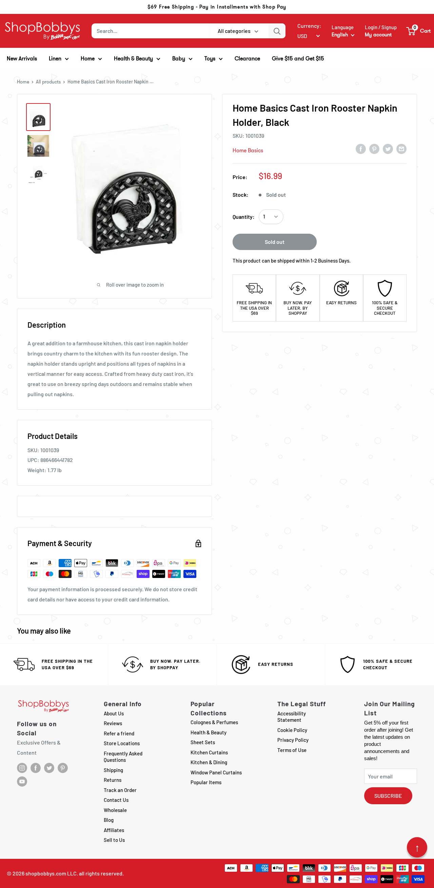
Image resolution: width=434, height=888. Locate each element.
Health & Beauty (208, 732)
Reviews (113, 723)
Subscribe (388, 795)
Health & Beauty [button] (133, 58)
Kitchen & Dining (209, 762)
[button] (419, 31)
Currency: (309, 25)
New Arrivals (22, 58)
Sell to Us (114, 840)
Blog (109, 820)
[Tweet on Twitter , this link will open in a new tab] (388, 148)
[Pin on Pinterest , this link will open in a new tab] (374, 148)
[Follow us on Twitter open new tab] (49, 768)
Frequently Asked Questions (123, 756)
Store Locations (122, 743)
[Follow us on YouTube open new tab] (22, 781)
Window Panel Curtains (216, 772)
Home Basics (248, 150)
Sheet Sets (203, 742)
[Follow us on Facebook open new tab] (36, 768)
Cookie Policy (292, 730)
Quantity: (244, 216)
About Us (114, 713)
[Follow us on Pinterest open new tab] (63, 768)
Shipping (113, 770)
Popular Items (206, 782)
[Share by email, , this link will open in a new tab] (401, 148)
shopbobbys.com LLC (51, 873)
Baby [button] (178, 58)
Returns (112, 780)
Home (23, 81)
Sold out (274, 241)
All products (48, 81)
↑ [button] (417, 847)
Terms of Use (292, 750)
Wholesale (115, 810)
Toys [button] (209, 58)
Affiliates (114, 830)
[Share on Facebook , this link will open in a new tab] (361, 148)
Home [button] (88, 58)
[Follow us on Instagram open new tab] (22, 768)
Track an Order (120, 790)
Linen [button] (55, 58)
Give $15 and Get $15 (298, 58)
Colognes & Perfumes (214, 722)
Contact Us (116, 800)
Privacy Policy (293, 740)
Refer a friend (119, 733)
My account (378, 34)
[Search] (277, 30)
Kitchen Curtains (209, 752)
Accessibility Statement (291, 716)
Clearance (247, 58)
